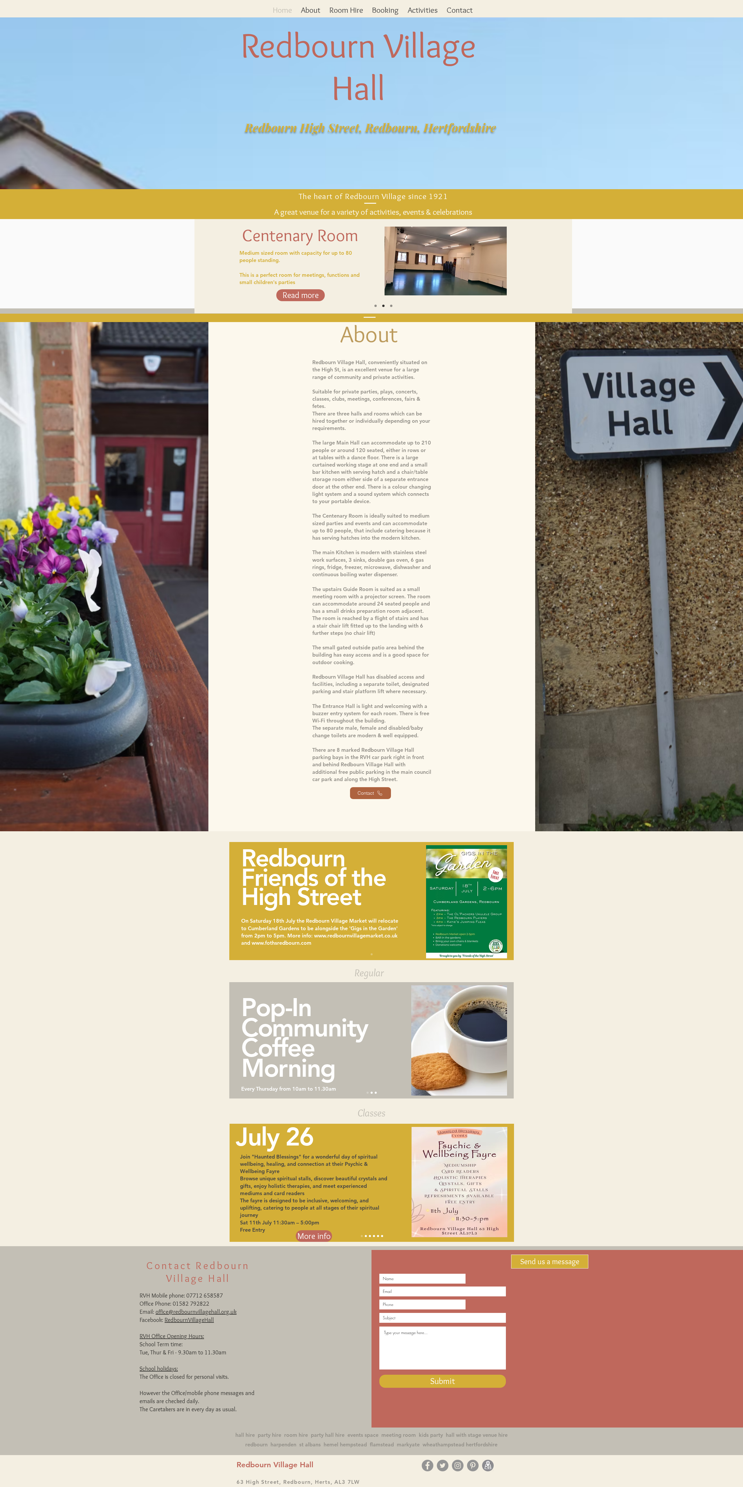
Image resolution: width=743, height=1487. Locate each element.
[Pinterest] (473, 1465)
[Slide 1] (372, 954)
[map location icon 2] (488, 1465)
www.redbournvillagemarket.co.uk (356, 935)
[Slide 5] (378, 1236)
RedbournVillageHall (189, 1319)
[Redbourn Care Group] (375, 306)
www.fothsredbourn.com (281, 942)
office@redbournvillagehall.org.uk (196, 1311)
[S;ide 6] (382, 1236)
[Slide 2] (383, 306)
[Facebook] (427, 1465)
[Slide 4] (374, 1236)
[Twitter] (442, 1465)
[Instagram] (458, 1465)
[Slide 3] (391, 306)
